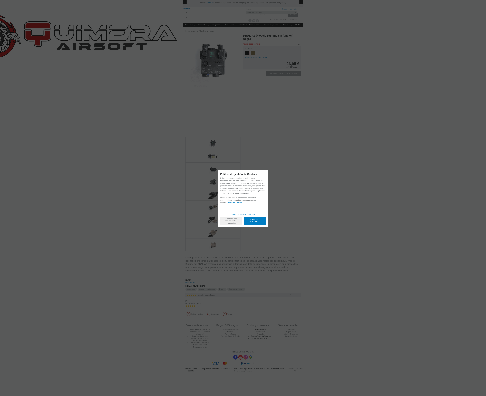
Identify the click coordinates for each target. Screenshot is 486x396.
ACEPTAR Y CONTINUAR (254, 221)
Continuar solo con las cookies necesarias (231, 221)
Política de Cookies (234, 203)
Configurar (251, 214)
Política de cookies (238, 214)
